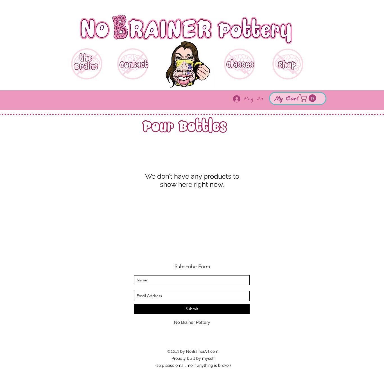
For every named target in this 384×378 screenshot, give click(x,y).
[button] (308, 98)
